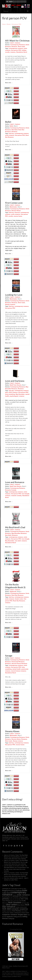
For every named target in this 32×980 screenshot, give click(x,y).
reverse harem (18, 216)
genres (26, 897)
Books (8, 24)
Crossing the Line (16, 929)
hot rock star (17, 898)
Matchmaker (13, 207)
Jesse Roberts (6, 900)
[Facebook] (3, 845)
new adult (18, 540)
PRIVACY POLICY (6, 967)
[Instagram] (9, 845)
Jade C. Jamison (15, 43)
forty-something (10, 394)
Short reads (21, 46)
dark (6, 392)
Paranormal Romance (18, 661)
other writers (12, 904)
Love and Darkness (14, 381)
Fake (11, 897)
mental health (16, 669)
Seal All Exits (9, 910)
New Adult (15, 129)
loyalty (24, 900)
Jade (5, 855)
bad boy (11, 133)
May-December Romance (19, 533)
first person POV (16, 24)
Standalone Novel (21, 52)
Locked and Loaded (17, 900)
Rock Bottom (21, 905)
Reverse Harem (16, 210)
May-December (20, 394)
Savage (8, 655)
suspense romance (9, 914)
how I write (24, 899)
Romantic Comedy (10, 490)
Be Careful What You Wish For (16, 888)
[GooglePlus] (11, 845)
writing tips (11, 918)
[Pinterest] (17, 845)
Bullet (8, 121)
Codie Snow (6, 893)
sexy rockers (24, 910)
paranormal (24, 669)
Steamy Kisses (12, 731)
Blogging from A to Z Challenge (12, 890)
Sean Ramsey (16, 911)
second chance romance (18, 671)
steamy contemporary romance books (19, 912)
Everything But (6, 897)
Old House (24, 902)
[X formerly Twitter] (6, 845)
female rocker (19, 599)
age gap (11, 390)
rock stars (6, 909)
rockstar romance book (21, 907)
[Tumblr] (19, 845)
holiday (24, 50)
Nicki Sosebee (14, 902)
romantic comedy (16, 495)
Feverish (15, 897)
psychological (14, 396)
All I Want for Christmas (17, 40)
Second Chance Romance (19, 663)
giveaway (5, 899)
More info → (9, 82)
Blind (25, 888)
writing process (17, 916)
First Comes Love (14, 202)
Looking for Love (13, 294)
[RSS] (22, 845)
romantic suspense (20, 909)
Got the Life (11, 898)
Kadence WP (25, 966)
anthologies (5, 888)
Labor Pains (14, 880)
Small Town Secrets (16, 385)
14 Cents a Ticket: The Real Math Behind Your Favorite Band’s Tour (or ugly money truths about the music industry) (16, 856)
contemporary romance (16, 48)
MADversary (5, 902)
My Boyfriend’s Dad (15, 527)
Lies (12, 900)
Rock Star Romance (17, 595)
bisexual (17, 212)
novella (7, 52)
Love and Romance (14, 482)
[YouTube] (14, 845)
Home (4, 24)
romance (13, 52)
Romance (14, 46)
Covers (15, 895)
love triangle (25, 493)
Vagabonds (13, 591)
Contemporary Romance (17, 44)
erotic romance (9, 135)
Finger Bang (22, 897)
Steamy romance (10, 304)
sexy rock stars (5, 912)
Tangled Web (22, 915)
